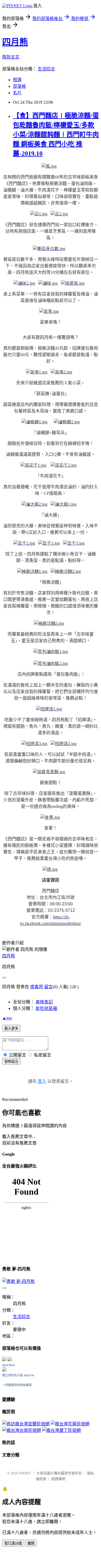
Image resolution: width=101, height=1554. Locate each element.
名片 (17, 92)
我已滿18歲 (13, 1543)
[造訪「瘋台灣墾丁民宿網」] (61, 1430)
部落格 (19, 86)
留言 (48, 986)
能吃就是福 (46, 1008)
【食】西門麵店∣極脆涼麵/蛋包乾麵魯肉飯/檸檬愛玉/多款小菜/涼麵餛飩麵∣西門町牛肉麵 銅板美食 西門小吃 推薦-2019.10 (56, 134)
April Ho (29, 1375)
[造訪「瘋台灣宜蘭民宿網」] (26, 1424)
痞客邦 (36, 986)
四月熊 (15, 42)
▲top (7, 1018)
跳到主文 (10, 57)
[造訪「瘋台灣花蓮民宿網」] (70, 1424)
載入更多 (11, 1028)
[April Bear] (4, 1370)
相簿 (17, 79)
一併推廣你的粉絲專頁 (17, 1385)
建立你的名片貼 (12, 1375)
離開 (30, 1543)
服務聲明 (58, 1479)
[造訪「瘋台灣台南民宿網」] (21, 1430)
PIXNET (25, 1473)
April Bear (8, 1365)
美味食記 (44, 1002)
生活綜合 (46, 69)
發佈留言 (11, 1061)
